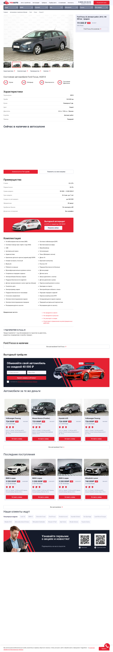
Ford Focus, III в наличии (91, 29)
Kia (56, 7)
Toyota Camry (85, 522)
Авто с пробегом (25, 2)
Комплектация (21, 71)
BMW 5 (31, 516)
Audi (11, 7)
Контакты (71, 2)
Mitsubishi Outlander (39, 522)
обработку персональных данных (27, 381)
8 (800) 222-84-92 (84, 2)
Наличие (46, 71)
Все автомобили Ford (56, 447)
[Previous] (8, 39)
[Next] (68, 39)
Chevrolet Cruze (40, 516)
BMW (26, 7)
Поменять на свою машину (56, 172)
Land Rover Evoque (100, 516)
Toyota (86, 7)
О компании (62, 2)
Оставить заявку (17, 439)
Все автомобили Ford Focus (55, 346)
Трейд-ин (44, 2)
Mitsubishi (71, 7)
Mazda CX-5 (8, 522)
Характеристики (8, 71)
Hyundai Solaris (75, 516)
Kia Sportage (87, 516)
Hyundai (41, 7)
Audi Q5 (22, 516)
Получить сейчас (53, 228)
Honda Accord (63, 516)
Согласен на (23, 381)
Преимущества (34, 71)
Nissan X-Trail (52, 522)
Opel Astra (63, 522)
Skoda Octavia (74, 522)
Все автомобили (55, 507)
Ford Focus (52, 516)
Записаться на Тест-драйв (20, 172)
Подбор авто (52, 2)
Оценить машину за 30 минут (26, 378)
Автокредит (36, 2)
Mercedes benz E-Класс (22, 522)
